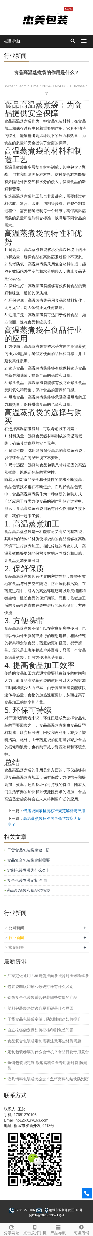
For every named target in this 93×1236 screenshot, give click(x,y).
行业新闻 (16, 937)
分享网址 (11, 1233)
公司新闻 (16, 928)
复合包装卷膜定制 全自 (27, 880)
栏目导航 (12, 41)
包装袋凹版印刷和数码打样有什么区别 (40, 986)
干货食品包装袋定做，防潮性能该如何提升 (44, 1019)
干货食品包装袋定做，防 (28, 850)
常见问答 (16, 947)
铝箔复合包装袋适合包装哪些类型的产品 (42, 997)
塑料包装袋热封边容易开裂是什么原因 (40, 1008)
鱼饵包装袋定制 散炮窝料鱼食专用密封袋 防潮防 (47, 1065)
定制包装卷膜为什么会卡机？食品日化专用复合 (48, 1052)
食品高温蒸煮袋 (31, 104)
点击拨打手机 (35, 1233)
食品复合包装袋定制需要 (28, 860)
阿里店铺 (81, 1233)
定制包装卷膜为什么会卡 (28, 870)
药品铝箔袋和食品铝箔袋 (28, 890)
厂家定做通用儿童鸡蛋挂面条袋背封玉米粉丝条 (48, 975)
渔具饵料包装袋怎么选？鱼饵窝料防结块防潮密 (48, 1079)
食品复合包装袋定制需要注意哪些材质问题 (44, 1041)
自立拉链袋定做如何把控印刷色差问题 (40, 1030)
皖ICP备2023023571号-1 (46, 1215)
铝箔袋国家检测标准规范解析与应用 (54, 810)
